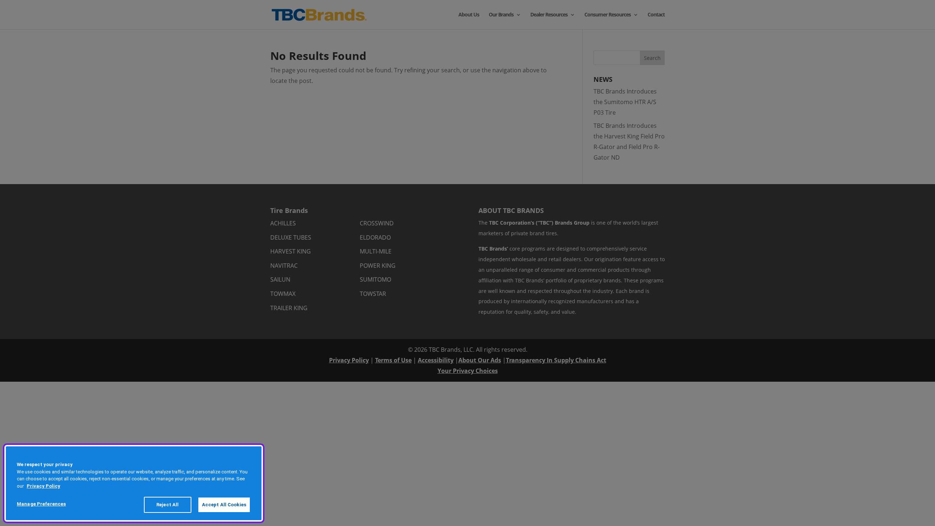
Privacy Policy (43, 486)
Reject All (167, 504)
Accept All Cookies (224, 504)
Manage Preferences (41, 504)
